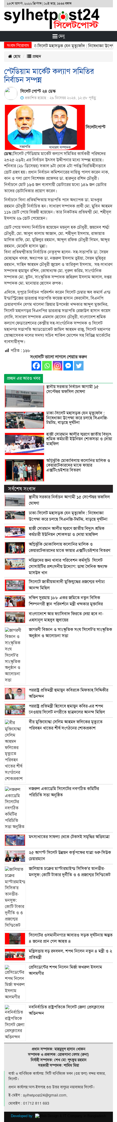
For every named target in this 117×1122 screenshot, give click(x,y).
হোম (16, 56)
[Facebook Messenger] (68, 365)
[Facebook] (36, 365)
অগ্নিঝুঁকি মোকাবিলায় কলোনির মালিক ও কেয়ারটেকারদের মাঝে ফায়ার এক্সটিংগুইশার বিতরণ (78, 465)
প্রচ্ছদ (36, 56)
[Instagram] (57, 365)
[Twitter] (79, 365)
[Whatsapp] (47, 365)
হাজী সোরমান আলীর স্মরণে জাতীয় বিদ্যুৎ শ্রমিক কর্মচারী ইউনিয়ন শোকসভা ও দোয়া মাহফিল (79, 439)
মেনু (61, 36)
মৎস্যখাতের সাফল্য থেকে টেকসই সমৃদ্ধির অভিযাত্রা (69, 837)
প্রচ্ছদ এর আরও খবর (23, 378)
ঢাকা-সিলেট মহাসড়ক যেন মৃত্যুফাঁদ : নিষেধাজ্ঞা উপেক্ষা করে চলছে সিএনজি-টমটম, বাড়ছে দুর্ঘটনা (77, 417)
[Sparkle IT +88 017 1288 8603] (70, 1116)
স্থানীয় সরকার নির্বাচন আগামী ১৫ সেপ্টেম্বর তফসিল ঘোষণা (72, 389)
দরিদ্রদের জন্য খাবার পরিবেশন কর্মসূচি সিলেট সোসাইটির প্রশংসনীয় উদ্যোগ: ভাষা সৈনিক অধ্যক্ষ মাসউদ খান (68, 567)
